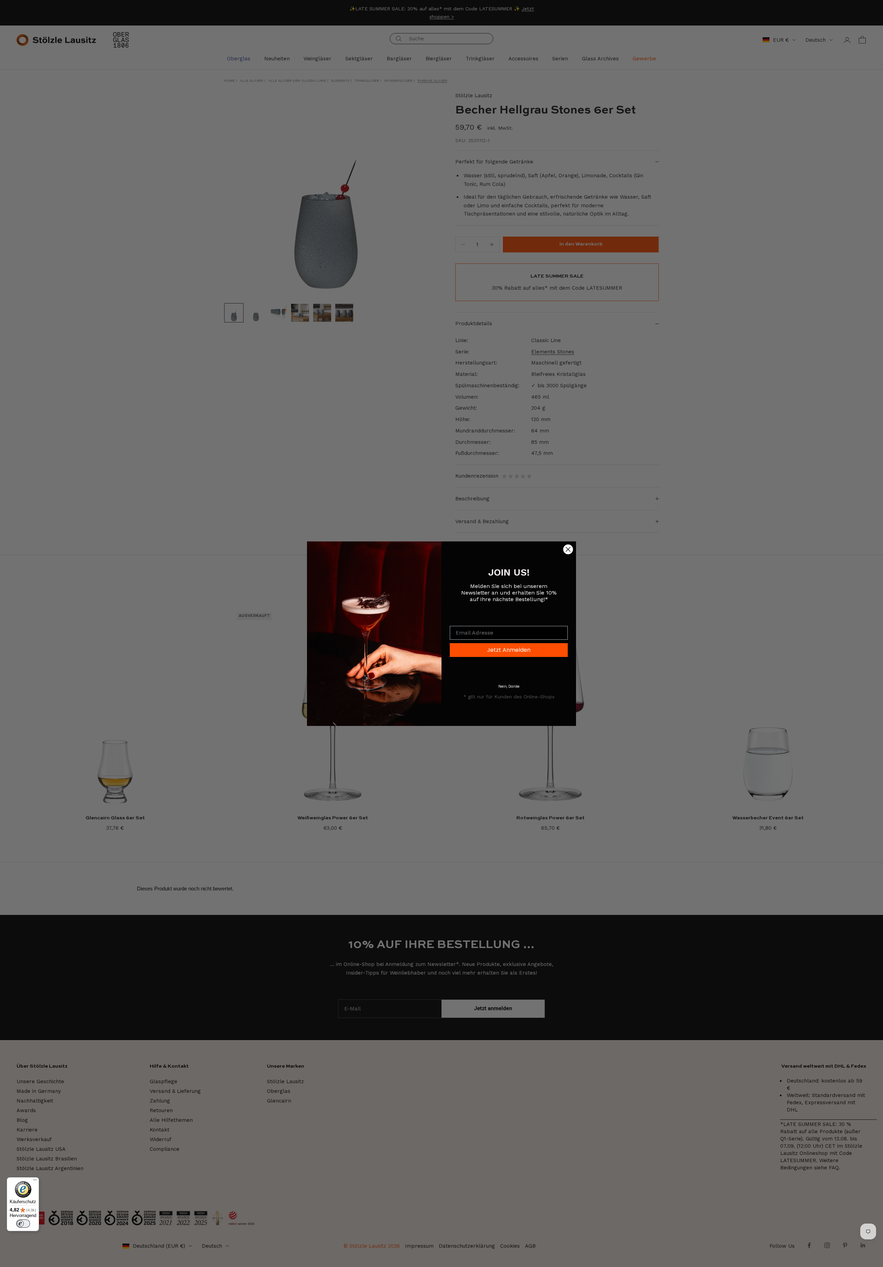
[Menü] (35, 1181)
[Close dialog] (568, 549)
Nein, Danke (508, 686)
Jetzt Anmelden (508, 650)
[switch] (23, 1223)
